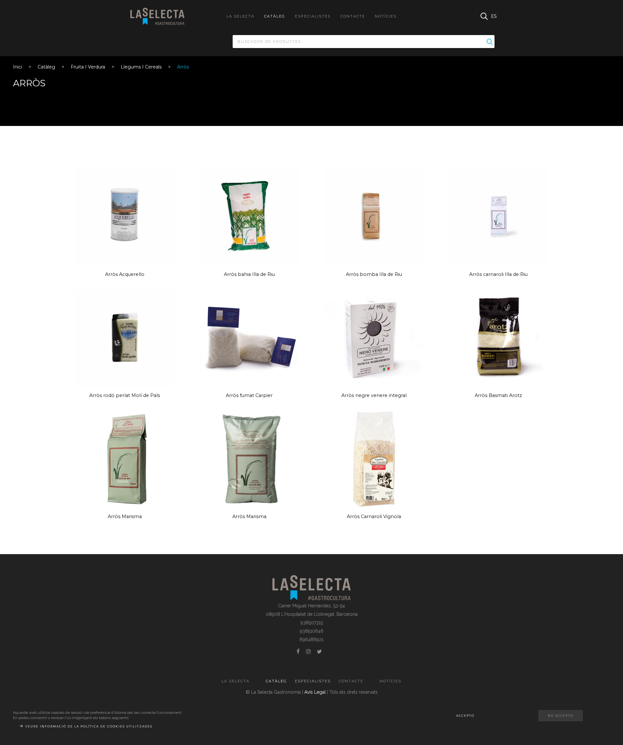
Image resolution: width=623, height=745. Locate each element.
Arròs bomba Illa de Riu (374, 274)
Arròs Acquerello (124, 274)
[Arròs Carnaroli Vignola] (373, 458)
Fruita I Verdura (88, 67)
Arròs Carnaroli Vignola (374, 516)
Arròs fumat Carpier (249, 395)
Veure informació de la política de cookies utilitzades (89, 726)
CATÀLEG (274, 16)
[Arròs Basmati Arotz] (498, 337)
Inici (17, 67)
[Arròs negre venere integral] (373, 337)
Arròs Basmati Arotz (498, 395)
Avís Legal (315, 692)
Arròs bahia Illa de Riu (249, 274)
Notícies (386, 16)
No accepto (560, 715)
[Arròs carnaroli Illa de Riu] (498, 216)
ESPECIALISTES (313, 16)
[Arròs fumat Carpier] (249, 337)
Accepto (465, 715)
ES (493, 16)
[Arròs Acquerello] (124, 216)
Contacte (352, 16)
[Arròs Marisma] (124, 458)
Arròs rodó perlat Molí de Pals (124, 395)
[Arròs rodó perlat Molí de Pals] (124, 337)
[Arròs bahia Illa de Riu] (249, 216)
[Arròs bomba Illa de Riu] (373, 216)
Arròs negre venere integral (374, 395)
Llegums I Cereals (141, 67)
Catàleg (46, 67)
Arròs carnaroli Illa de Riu (498, 274)
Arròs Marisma (125, 516)
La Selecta (240, 16)
